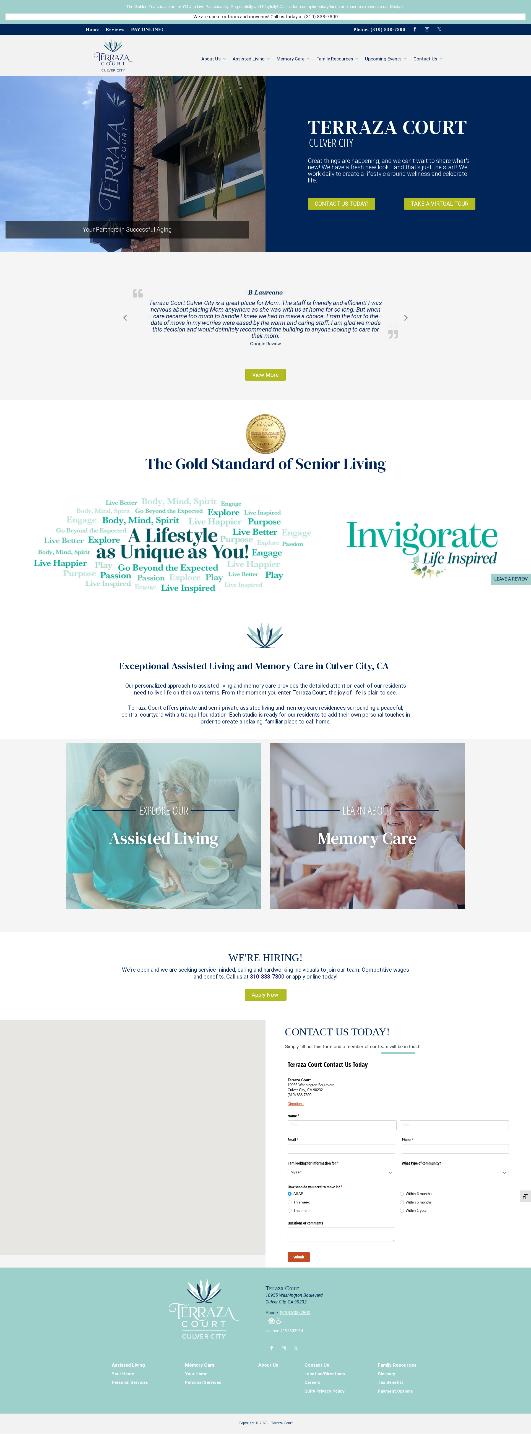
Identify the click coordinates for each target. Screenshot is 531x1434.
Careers (312, 1376)
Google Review (265, 337)
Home (92, 29)
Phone (414, 1133)
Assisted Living (128, 1359)
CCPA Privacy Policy (324, 1385)
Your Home (123, 1368)
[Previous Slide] (125, 314)
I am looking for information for (320, 1157)
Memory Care (200, 1359)
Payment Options (395, 1385)
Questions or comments (305, 1217)
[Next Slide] (406, 314)
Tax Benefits (391, 1376)
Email (299, 1133)
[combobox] (341, 1166)
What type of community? (421, 1157)
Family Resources (397, 1359)
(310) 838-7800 (321, 16)
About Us (268, 1359)
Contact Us (316, 1359)
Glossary (386, 1368)
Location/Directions (324, 1368)
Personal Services (130, 1376)
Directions (296, 1098)
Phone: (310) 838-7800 (379, 29)
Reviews (115, 29)
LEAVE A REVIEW (511, 579)
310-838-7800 (267, 970)
